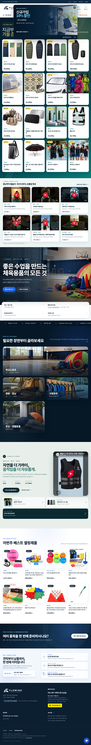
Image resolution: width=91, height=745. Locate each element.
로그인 (70, 1)
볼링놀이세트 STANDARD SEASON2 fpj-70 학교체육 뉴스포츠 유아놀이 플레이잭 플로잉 (56, 609)
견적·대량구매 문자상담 (79, 636)
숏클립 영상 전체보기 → (82, 184)
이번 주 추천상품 (23, 289)
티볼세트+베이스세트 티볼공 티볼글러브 (78, 574)
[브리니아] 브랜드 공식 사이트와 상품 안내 (57, 718)
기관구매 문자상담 (83, 15)
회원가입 (75, 1)
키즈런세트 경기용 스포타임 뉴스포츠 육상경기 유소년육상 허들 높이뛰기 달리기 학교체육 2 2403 (34, 574)
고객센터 (86, 1)
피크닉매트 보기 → (65, 239)
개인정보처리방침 (18, 730)
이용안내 (5, 730)
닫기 (75, 37)
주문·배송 (81, 1)
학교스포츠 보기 (9, 289)
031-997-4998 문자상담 (53, 307)
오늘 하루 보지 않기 (67, 37)
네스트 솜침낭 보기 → (8, 239)
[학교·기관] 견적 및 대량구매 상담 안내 (56, 720)
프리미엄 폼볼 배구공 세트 (53, 573)
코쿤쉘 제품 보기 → (36, 211)
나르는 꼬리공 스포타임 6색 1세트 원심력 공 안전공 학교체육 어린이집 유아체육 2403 (78, 609)
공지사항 (51, 712)
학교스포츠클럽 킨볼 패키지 (10, 573)
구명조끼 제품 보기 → (37, 239)
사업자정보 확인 (29, 737)
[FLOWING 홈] (12, 8)
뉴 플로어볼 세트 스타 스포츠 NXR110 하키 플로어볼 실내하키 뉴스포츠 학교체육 (12, 609)
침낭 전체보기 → (7, 211)
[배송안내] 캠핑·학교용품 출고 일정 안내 (57, 716)
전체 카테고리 (7, 15)
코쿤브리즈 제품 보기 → (66, 211)
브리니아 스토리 (26, 490)
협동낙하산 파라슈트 (30, 608)
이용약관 (11, 730)
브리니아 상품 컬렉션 (11, 490)
